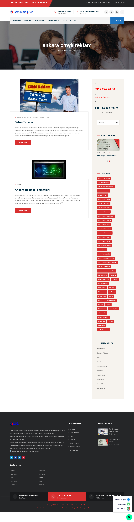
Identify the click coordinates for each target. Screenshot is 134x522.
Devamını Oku (23, 143)
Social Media (101, 384)
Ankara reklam (74, 450)
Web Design (101, 388)
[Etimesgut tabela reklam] (108, 145)
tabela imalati (102, 313)
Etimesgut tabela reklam (107, 155)
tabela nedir (101, 321)
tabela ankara (102, 309)
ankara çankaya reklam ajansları (107, 262)
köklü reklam (102, 292)
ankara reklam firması (104, 207)
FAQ (12, 478)
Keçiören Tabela (102, 366)
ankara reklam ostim (104, 224)
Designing (115, 279)
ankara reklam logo (103, 212)
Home (59, 50)
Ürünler (72, 440)
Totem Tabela (74, 443)
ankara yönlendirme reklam (106, 258)
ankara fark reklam (103, 191)
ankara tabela (102, 250)
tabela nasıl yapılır (103, 317)
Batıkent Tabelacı (39, 117)
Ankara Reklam (102, 195)
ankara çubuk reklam (104, 266)
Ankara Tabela (27, 117)
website (111, 321)
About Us (42, 478)
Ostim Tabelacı (24, 122)
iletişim (72, 429)
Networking (100, 379)
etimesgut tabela (103, 283)
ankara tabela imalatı (104, 254)
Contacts (14, 474)
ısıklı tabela (101, 325)
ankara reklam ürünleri (104, 245)
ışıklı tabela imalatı (103, 330)
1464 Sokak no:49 (106, 107)
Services (42, 474)
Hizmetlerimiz (74, 433)
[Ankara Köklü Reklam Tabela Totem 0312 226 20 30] (21, 12)
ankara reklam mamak (104, 220)
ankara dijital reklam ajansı (105, 186)
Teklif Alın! (117, 20)
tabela (108, 304)
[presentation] (98, 161)
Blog (47, 117)
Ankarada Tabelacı (103, 182)
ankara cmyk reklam (104, 178)
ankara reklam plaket (104, 237)
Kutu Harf (111, 287)
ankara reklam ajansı (104, 199)
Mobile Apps (102, 296)
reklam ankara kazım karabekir (107, 300)
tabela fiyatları (114, 309)
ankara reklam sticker (104, 241)
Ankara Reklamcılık (103, 203)
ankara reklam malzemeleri (105, 216)
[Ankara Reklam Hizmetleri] (49, 169)
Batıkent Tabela (102, 275)
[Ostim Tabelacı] (49, 95)
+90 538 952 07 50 (64, 11)
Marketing (112, 292)
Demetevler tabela (103, 279)
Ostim (111, 296)
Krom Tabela (101, 287)
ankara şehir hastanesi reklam (106, 271)
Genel (19, 117)
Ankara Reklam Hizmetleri (32, 190)
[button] (107, 161)
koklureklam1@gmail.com (89, 11)
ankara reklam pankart (104, 229)
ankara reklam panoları (104, 233)
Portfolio (42, 471)
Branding (113, 275)
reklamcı (100, 304)
